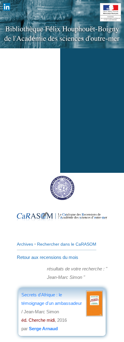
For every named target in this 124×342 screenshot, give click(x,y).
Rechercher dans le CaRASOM (66, 244)
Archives (25, 244)
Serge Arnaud (43, 328)
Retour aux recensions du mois (47, 257)
